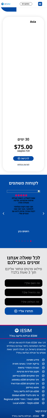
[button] (40, 4)
